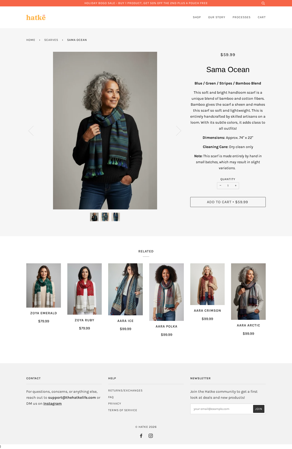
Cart (262, 17)
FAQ (111, 397)
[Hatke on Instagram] (151, 436)
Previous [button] (33, 130)
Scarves (51, 40)
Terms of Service (122, 410)
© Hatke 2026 (146, 427)
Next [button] (176, 130)
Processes (242, 17)
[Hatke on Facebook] (141, 436)
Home (30, 40)
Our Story (216, 17)
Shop (197, 17)
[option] (105, 130)
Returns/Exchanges (125, 390)
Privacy (114, 403)
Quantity (227, 179)
